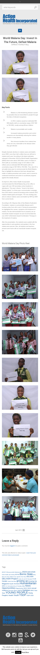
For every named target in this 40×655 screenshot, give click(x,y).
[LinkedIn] (20, 635)
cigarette (19, 576)
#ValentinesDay (18, 572)
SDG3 (25, 588)
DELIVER (30, 577)
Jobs (23, 586)
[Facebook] (8, 635)
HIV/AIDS (16, 584)
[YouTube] (20, 640)
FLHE (34, 579)
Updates (26, 590)
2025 (29, 572)
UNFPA (19, 590)
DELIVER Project (10, 579)
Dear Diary (23, 576)
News (28, 586)
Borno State (26, 574)
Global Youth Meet (12, 581)
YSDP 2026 (29, 595)
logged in (13, 546)
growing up (22, 581)
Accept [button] (18, 652)
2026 (33, 572)
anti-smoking (12, 574)
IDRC (3, 586)
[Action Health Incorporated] (20, 19)
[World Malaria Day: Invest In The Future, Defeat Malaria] (20, 62)
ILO (6, 586)
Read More (25, 652)
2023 (24, 572)
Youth (16, 595)
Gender (4, 581)
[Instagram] (14, 635)
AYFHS (17, 574)
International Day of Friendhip (15, 586)
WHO (32, 590)
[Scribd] (26, 635)
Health (11, 584)
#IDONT (4, 572)
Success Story (12, 590)
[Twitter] (32, 635)
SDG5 (29, 588)
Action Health (5, 574)
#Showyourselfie (10, 572)
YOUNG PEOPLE (17, 592)
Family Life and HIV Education (25, 579)
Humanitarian (28, 583)
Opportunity (19, 588)
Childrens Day (12, 576)
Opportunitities (8, 588)
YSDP (22, 595)
